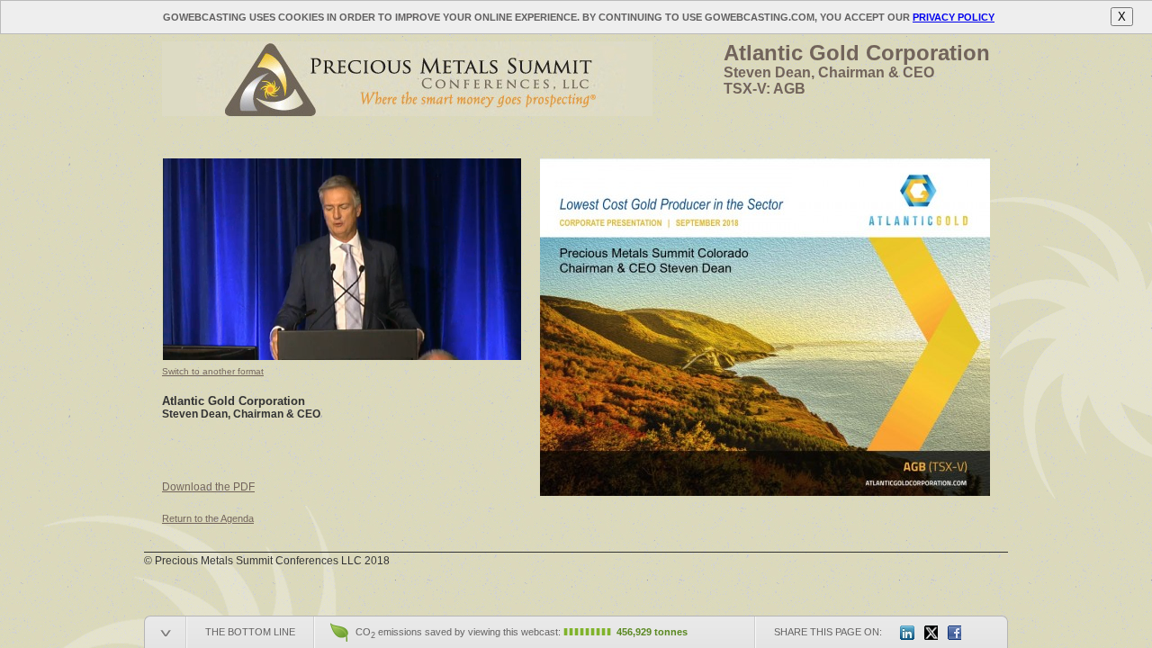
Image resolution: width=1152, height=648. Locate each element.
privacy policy (953, 17)
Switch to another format (213, 371)
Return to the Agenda (208, 518)
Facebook (954, 633)
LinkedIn (907, 633)
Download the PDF (208, 487)
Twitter (930, 633)
